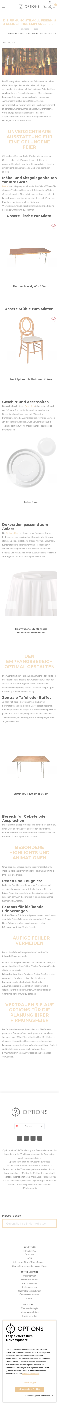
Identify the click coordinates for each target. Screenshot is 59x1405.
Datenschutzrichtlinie (30, 1374)
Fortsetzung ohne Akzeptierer (39, 1395)
